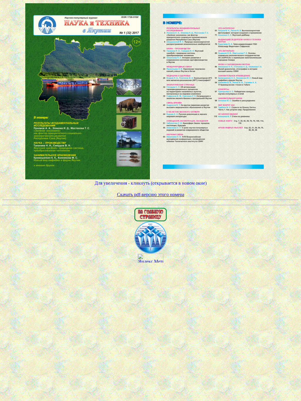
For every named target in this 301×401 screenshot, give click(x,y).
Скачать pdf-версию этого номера (150, 194)
